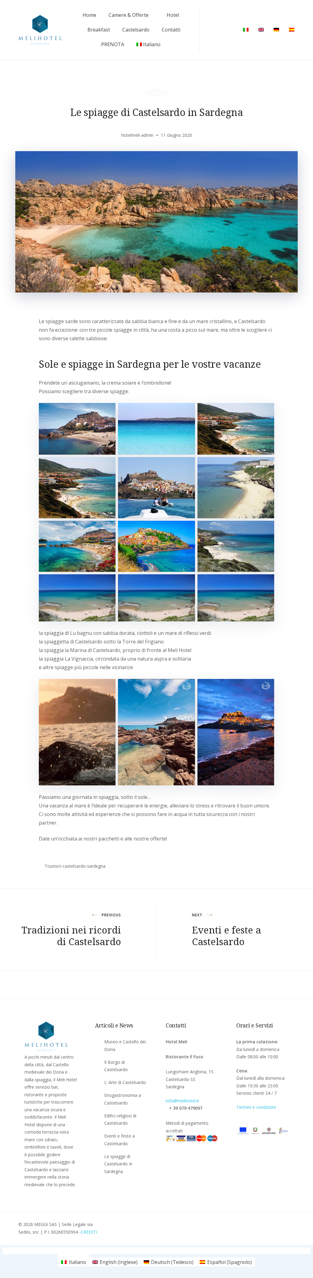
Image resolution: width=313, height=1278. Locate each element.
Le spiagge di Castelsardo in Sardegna (118, 1163)
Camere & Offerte (129, 15)
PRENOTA (112, 44)
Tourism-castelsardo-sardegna (75, 866)
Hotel (173, 15)
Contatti (171, 29)
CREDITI (89, 1232)
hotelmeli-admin (137, 135)
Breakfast (98, 29)
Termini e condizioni (256, 1107)
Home (89, 15)
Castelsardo (135, 29)
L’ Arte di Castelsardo (125, 1082)
